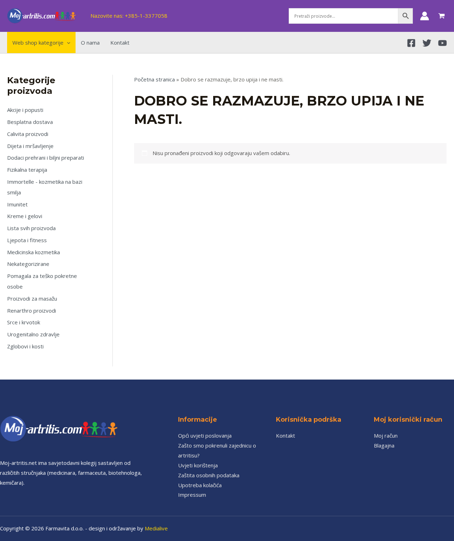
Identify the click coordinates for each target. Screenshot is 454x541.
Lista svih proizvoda (31, 228)
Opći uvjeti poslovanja (205, 435)
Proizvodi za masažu (32, 298)
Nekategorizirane (28, 263)
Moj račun (386, 435)
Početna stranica (154, 79)
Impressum (192, 494)
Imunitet (17, 204)
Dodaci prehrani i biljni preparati (45, 157)
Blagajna (384, 445)
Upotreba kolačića (200, 485)
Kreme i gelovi (24, 216)
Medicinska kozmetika (33, 252)
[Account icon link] (424, 16)
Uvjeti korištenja (198, 465)
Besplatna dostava (30, 121)
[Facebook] (411, 43)
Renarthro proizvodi (31, 310)
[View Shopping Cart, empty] (441, 16)
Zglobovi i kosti (25, 346)
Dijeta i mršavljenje (30, 145)
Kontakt (285, 435)
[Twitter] (426, 43)
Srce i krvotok (23, 322)
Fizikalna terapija (27, 169)
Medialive (156, 528)
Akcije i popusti (25, 109)
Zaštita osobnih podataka (208, 475)
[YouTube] (442, 43)
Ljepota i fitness (27, 240)
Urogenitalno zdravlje (33, 334)
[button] (66, 42)
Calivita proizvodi (27, 133)
